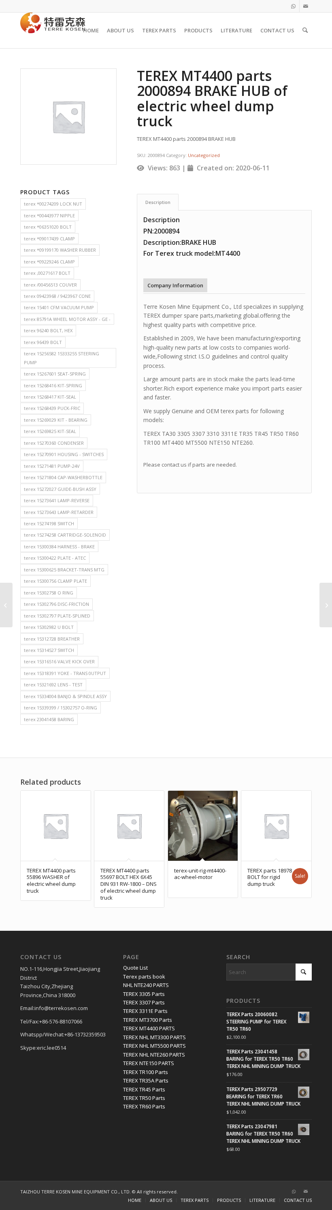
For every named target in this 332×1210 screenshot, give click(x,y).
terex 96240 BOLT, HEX (48, 330)
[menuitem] (91, 30)
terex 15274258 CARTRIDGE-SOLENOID (65, 535)
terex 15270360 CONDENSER (54, 443)
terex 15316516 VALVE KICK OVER (59, 661)
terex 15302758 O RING (48, 593)
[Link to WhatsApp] (293, 6)
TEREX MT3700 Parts (147, 1019)
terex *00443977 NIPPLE (49, 215)
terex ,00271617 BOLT (47, 273)
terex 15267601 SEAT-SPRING (55, 374)
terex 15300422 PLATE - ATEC (55, 558)
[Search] (305, 30)
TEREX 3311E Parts (145, 1011)
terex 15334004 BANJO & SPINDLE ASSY (65, 696)
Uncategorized (204, 155)
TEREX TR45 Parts (144, 1089)
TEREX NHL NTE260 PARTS (154, 1054)
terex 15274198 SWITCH (49, 523)
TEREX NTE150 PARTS (148, 1063)
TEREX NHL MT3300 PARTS (154, 1037)
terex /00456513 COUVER (50, 285)
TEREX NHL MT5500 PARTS (154, 1045)
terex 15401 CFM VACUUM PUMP (59, 307)
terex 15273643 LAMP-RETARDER (59, 512)
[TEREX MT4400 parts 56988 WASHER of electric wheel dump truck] (6, 605)
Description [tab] (157, 202)
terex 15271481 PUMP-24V (52, 466)
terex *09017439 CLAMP (49, 239)
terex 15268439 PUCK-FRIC (52, 408)
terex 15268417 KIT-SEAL (50, 397)
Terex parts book (144, 976)
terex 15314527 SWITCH (49, 650)
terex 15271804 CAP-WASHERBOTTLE (63, 477)
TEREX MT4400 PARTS (149, 1028)
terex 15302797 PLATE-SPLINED (57, 616)
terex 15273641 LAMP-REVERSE (56, 500)
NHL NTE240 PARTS (146, 985)
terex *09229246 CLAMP (49, 262)
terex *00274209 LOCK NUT (53, 204)
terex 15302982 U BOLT (49, 627)
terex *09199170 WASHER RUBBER (60, 250)
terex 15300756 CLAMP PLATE (55, 581)
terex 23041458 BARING (49, 719)
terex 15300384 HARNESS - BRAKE (59, 546)
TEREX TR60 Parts (144, 1106)
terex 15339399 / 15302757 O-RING (60, 708)
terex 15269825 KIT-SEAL (50, 431)
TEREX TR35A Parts (145, 1080)
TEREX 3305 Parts (144, 994)
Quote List (135, 967)
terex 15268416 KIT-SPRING (53, 385)
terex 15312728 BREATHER (52, 639)
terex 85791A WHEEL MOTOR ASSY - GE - (67, 319)
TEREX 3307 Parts (144, 1002)
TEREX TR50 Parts (144, 1098)
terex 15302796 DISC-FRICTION (56, 604)
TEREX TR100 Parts (145, 1072)
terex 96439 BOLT (43, 342)
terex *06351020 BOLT (48, 227)
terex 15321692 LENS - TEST (53, 684)
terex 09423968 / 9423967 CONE (57, 296)
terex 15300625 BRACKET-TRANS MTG (64, 570)
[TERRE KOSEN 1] (52, 30)
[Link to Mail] (306, 6)
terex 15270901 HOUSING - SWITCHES (64, 454)
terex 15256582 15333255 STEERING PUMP (61, 357)
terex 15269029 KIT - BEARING (55, 420)
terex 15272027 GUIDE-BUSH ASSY (60, 489)
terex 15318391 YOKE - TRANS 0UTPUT (65, 673)
